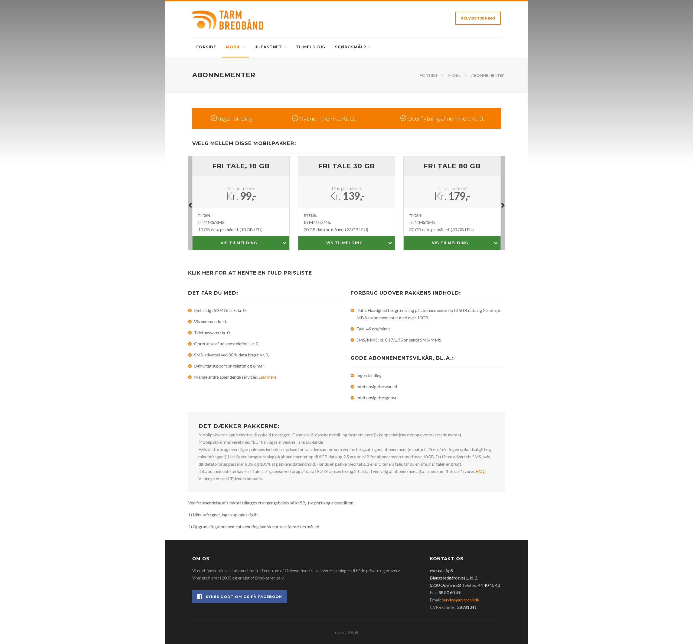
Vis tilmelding (239, 242)
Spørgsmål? (350, 46)
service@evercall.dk (460, 599)
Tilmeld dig (310, 46)
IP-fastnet (268, 46)
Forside (206, 46)
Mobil (233, 46)
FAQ (480, 471)
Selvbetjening (478, 18)
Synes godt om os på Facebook (244, 596)
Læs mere (267, 376)
